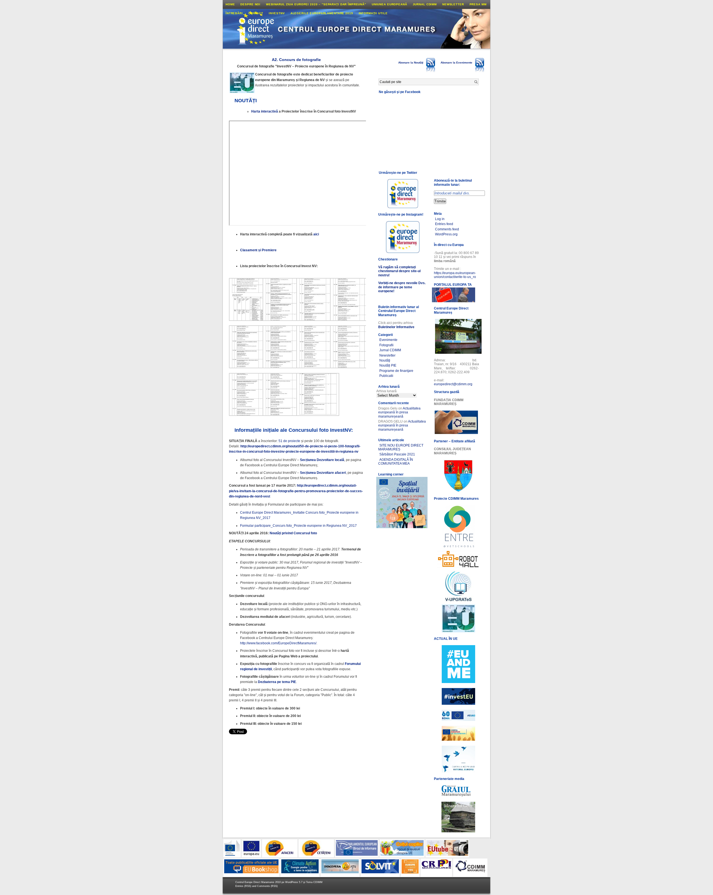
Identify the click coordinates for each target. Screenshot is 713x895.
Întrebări (234, 13)
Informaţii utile (373, 13)
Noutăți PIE (387, 365)
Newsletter (453, 4)
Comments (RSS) (267, 886)
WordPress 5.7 (293, 882)
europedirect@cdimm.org (453, 384)
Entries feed (444, 224)
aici (316, 234)
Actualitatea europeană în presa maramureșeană (399, 412)
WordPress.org (446, 234)
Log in (440, 219)
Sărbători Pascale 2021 (397, 454)
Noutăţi (384, 360)
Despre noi (250, 4)
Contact (255, 13)
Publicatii (386, 376)
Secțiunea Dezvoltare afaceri (323, 473)
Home (230, 4)
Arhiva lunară (386, 391)
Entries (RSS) (243, 886)
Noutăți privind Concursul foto (293, 533)
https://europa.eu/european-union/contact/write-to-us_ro (455, 275)
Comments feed (447, 229)
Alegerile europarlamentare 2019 (321, 13)
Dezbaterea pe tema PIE (277, 682)
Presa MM (478, 4)
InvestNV (277, 13)
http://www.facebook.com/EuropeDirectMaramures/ (278, 643)
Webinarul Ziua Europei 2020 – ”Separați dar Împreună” (316, 4)
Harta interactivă (264, 111)
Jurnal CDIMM (425, 4)
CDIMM (318, 882)
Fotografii (386, 345)
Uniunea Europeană (389, 4)
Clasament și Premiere (258, 250)
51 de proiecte (289, 441)
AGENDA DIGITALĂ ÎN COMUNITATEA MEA (395, 461)
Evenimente (388, 340)
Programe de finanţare (396, 371)
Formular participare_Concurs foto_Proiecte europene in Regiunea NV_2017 (298, 526)
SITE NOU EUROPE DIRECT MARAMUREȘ (400, 447)
